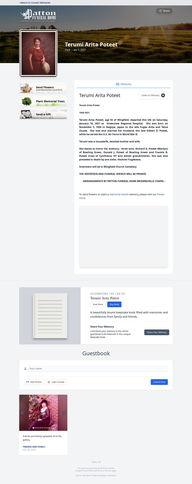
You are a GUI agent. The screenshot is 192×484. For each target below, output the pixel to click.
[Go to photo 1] (33, 428)
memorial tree (117, 194)
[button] (43, 413)
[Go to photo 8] (45, 427)
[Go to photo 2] (35, 427)
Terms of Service (104, 470)
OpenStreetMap (99, 475)
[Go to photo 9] (47, 427)
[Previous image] (22, 413)
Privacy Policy (87, 470)
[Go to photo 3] (37, 427)
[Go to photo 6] (42, 427)
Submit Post (159, 382)
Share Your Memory (157, 332)
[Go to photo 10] (49, 427)
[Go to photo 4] (38, 427)
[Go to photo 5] (40, 427)
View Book (98, 304)
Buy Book (114, 304)
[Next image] (64, 413)
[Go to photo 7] (44, 427)
